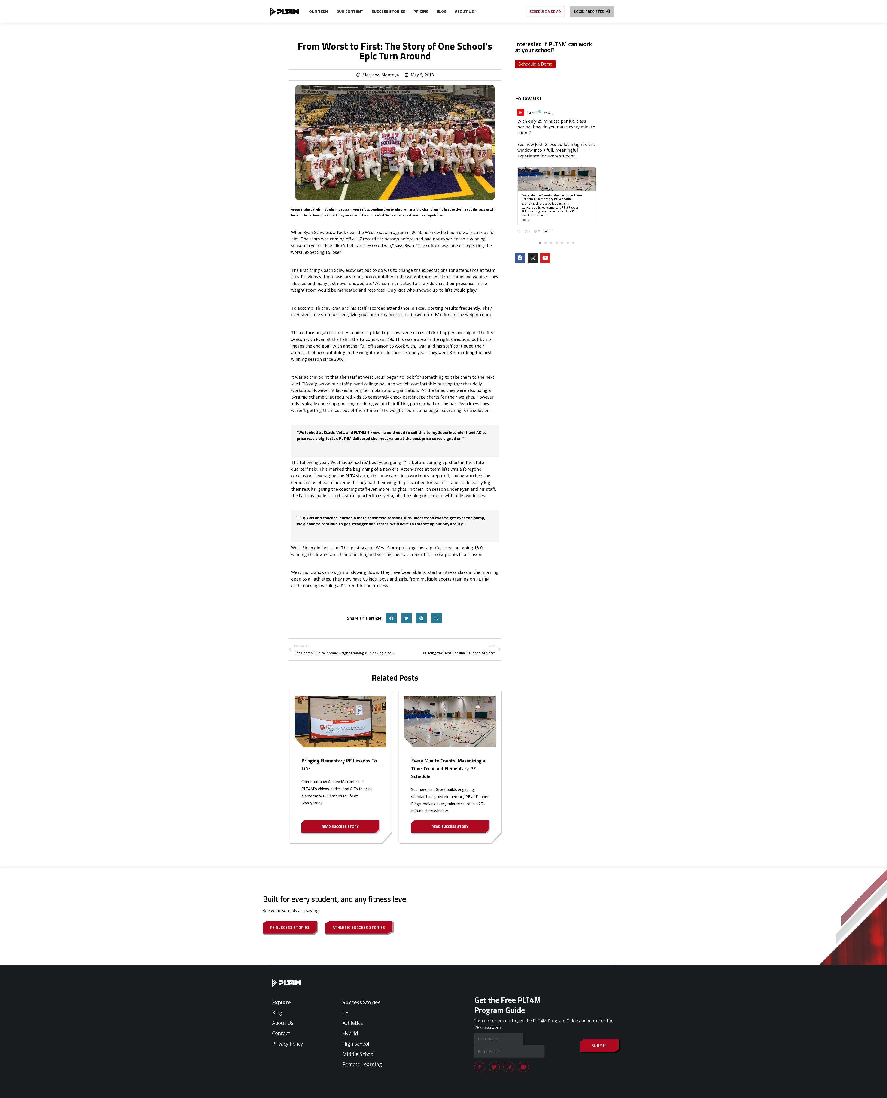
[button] (391, 618)
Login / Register (589, 11)
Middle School (359, 1054)
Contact (281, 1033)
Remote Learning (362, 1064)
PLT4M (531, 112)
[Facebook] (520, 258)
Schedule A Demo (545, 11)
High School (356, 1044)
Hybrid (350, 1033)
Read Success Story (340, 826)
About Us (282, 1023)
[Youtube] (545, 258)
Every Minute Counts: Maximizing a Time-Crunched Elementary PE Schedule (448, 768)
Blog (277, 1013)
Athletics (353, 1023)
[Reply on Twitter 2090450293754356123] (519, 232)
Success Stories (362, 1002)
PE (345, 1013)
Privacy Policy (287, 1044)
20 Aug (548, 113)
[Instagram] (533, 258)
